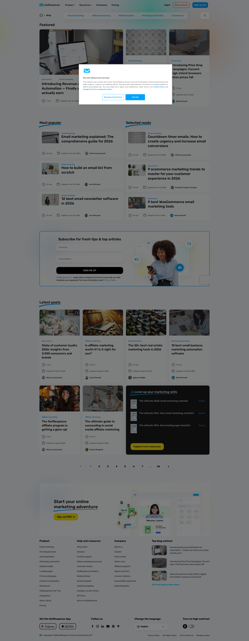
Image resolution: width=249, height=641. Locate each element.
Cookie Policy (159, 87)
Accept (135, 97)
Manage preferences (113, 97)
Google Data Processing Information (97, 89)
